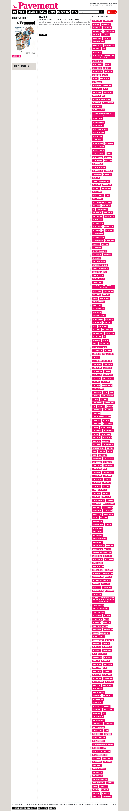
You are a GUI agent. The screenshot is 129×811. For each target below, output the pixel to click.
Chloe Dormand (97, 157)
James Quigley (97, 368)
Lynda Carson (106, 497)
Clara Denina (107, 174)
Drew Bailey (96, 230)
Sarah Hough (105, 661)
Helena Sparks (110, 333)
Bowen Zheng (96, 103)
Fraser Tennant (97, 282)
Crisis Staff (96, 185)
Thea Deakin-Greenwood (100, 755)
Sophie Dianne (97, 710)
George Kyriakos (104, 298)
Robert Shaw (96, 647)
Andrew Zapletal (98, 64)
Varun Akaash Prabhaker (100, 779)
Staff (104, 713)
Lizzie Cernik (106, 483)
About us (52, 12)
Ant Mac (95, 78)
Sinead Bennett (107, 696)
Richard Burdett (98, 640)
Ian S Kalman (96, 340)
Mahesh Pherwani (108, 507)
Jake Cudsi (96, 357)
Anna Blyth (107, 68)
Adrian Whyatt (97, 28)
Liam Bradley (96, 472)
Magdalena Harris (108, 504)
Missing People (97, 549)
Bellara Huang (97, 92)
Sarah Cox (96, 661)
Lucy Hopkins (102, 490)
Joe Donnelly (101, 406)
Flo (105, 272)
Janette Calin (97, 375)
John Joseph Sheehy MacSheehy (102, 417)
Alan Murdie (107, 28)
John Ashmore (97, 410)
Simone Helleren (107, 685)
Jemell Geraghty (107, 385)
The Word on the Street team (101, 751)
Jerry (105, 392)
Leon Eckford (97, 469)
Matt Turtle (103, 518)
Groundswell (107, 323)
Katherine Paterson (98, 448)
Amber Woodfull (109, 45)
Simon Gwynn (96, 685)
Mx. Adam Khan (97, 556)
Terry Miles (108, 734)
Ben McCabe (96, 96)
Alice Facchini (97, 38)
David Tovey (96, 206)
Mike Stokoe (109, 545)
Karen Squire (97, 438)
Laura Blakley (108, 462)
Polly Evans (107, 616)
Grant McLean (109, 319)
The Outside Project (99, 737)
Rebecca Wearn (108, 629)
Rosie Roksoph (107, 650)
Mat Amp (95, 518)
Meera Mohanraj (98, 528)
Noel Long (108, 577)
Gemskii (95, 298)
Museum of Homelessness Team (102, 552)
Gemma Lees (106, 295)
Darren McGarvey (98, 195)
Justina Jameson (105, 434)
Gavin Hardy (96, 295)
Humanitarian (97, 336)
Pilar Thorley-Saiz (98, 612)
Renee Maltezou (104, 633)
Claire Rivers (97, 174)
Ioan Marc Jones (104, 343)
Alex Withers (105, 35)
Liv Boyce (107, 479)
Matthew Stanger (98, 525)
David (107, 195)
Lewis (104, 469)
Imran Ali (105, 340)
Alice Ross (107, 38)
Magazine (22, 12)
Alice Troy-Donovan (98, 42)
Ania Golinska (97, 68)
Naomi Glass (107, 556)
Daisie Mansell (106, 185)
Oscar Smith (96, 587)
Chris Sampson (97, 160)
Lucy (94, 490)
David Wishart (106, 206)
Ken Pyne (110, 451)
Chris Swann (108, 160)
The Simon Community (99, 748)
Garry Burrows (108, 291)
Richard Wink (109, 640)
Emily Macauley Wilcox (99, 251)
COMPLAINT (52, 808)
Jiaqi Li (111, 392)
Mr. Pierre (107, 549)
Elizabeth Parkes (98, 241)
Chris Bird (108, 157)
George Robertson (98, 302)
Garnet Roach (97, 291)
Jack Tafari (108, 350)
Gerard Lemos (97, 305)
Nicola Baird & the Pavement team (103, 573)
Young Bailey (106, 793)
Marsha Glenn (97, 514)
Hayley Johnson (102, 326)
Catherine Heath (97, 139)
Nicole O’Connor (98, 577)
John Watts (105, 420)
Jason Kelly (96, 382)
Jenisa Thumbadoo (98, 389)
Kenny (94, 455)
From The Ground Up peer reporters (103, 287)
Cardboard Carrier (99, 122)
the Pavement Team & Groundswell (103, 744)
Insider (95, 343)
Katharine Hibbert (108, 444)
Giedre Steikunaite (98, 309)
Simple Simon (97, 696)
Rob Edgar (106, 643)
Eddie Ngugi (109, 230)
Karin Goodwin (107, 438)
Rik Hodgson (96, 643)
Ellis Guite (105, 244)
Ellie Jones (96, 244)
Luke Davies (106, 493)
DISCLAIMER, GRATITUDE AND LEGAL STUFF (24, 808)
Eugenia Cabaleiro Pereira (100, 268)
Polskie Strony (97, 619)
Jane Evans (107, 371)
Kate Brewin (105, 441)
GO (101, 12)
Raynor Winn (106, 622)
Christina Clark (97, 164)
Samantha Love (97, 657)
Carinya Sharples (98, 126)
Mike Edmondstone (98, 545)
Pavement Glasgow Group (100, 609)
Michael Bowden (97, 532)
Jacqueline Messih (108, 354)
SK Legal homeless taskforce (101, 706)
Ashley (105, 89)
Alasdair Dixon (97, 31)
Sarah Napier (97, 668)
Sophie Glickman (108, 710)
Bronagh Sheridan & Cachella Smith (103, 114)
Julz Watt (95, 434)
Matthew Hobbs (97, 521)
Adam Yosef (96, 24)
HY (104, 336)
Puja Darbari (97, 622)
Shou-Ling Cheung (98, 682)
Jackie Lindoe (97, 354)
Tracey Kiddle (97, 762)
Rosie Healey (96, 650)
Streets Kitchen (97, 730)
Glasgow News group (99, 316)
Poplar (106, 619)
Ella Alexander (109, 241)
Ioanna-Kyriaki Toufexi (99, 347)
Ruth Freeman (102, 654)
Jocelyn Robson (109, 403)
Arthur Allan (97, 89)
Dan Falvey (96, 188)
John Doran (96, 413)
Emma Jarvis (96, 258)
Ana (104, 49)
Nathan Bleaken (97, 563)
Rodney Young (107, 647)
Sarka (105, 668)
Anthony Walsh (104, 78)
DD (94, 209)
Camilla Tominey (97, 119)
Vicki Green (110, 783)
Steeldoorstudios (98, 717)
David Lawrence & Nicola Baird (102, 202)
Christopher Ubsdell (99, 167)
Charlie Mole (109, 143)
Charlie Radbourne (98, 146)
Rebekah (95, 633)
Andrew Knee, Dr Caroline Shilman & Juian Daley (103, 56)
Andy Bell (108, 64)
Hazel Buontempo (107, 330)
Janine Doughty (107, 375)
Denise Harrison (97, 216)
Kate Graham (96, 444)
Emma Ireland (107, 254)
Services (43, 12)
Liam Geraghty (97, 476)
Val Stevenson (97, 765)
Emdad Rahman (97, 248)
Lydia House (96, 497)
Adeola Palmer (106, 24)
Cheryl (109, 153)
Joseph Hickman (107, 424)
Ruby (94, 654)
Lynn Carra (110, 500)
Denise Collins (108, 213)
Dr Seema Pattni (108, 227)
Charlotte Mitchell (99, 153)
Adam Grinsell (108, 21)
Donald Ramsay (97, 227)
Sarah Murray (97, 664)
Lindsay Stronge (97, 479)
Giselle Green (97, 312)
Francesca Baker (98, 275)
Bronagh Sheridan (98, 110)
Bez (103, 96)
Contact (75, 12)
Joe (94, 406)
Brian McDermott (108, 103)
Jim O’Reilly (96, 396)
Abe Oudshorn (97, 21)
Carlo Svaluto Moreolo (100, 129)
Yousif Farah (96, 797)
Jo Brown (95, 399)
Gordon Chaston (98, 319)
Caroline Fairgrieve (99, 133)
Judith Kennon (97, 431)
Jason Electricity (108, 378)
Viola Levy (96, 790)
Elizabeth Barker (98, 234)
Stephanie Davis (97, 724)
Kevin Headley (103, 455)
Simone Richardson (98, 692)
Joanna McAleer (97, 403)
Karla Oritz (96, 441)
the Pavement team (98, 741)
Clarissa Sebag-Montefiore (101, 181)
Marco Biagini (108, 511)
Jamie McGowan (97, 371)
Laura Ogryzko (97, 465)
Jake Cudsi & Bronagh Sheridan (102, 361)
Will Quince (96, 793)
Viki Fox (95, 786)
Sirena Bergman (97, 703)
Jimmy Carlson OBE (107, 396)
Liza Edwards (97, 483)
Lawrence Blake (108, 465)
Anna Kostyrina (97, 71)
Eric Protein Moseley (99, 261)
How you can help (63, 12)
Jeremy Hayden (97, 392)
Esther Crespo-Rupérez (100, 265)
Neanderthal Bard (98, 566)
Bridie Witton (97, 106)
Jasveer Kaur (105, 382)
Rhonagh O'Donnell (98, 636)
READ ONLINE (16, 56)
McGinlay (108, 525)
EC (103, 230)
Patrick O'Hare (109, 591)
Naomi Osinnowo (97, 559)
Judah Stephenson (106, 427)
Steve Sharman (109, 724)
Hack (94, 326)
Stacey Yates (96, 713)
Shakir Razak (97, 675)
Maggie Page (96, 507)
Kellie (94, 451)
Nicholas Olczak (98, 570)
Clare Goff (96, 178)
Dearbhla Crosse (102, 209)
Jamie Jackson (108, 368)
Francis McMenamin (99, 279)
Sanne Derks (107, 657)
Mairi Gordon (97, 511)
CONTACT (40, 808)
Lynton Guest (97, 504)
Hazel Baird (96, 330)
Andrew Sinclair (98, 61)
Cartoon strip (33, 12)
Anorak (105, 75)
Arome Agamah (97, 82)
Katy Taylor (110, 448)
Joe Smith (110, 406)
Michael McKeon (97, 535)
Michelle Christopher (99, 539)
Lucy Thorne (96, 493)
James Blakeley (97, 364)
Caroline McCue (97, 136)
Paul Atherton (97, 594)
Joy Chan (95, 427)
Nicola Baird (109, 570)
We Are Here (104, 790)
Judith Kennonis (108, 431)
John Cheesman (108, 410)
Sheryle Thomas (108, 678)
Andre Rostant (97, 52)
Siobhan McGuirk (98, 699)
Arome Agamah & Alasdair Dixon (102, 85)
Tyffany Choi (107, 762)
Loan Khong (105, 486)
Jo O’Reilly (104, 399)
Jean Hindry (96, 385)
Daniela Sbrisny (106, 188)
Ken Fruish (102, 451)
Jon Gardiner (97, 424)
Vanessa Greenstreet (99, 769)
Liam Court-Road (108, 472)
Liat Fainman (107, 476)
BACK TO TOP (43, 35)
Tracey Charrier (107, 758)
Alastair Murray (109, 31)
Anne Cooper (96, 75)
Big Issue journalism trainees (101, 99)
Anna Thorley (108, 71)
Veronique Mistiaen (98, 783)
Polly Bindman (97, 616)
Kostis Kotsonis (108, 458)
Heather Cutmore (98, 333)
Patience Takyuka (98, 591)
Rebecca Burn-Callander (100, 626)
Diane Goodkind (109, 216)
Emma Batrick (97, 254)
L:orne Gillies (97, 462)
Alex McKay (96, 35)
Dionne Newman (97, 220)
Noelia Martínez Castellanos (101, 580)
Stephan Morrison (98, 720)
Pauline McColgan (98, 605)
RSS (46, 808)
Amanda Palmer (97, 45)
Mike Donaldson (97, 542)
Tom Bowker (96, 758)
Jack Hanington (97, 350)
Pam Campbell (107, 587)
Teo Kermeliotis (97, 734)
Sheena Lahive (97, 678)
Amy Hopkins (96, 49)
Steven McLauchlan (98, 727)
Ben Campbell (108, 92)
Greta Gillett (97, 323)
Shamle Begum (107, 675)
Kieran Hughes (97, 458)
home (15, 12)
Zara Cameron (107, 797)
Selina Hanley (107, 671)
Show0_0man (109, 682)
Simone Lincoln (97, 689)
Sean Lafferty (97, 671)
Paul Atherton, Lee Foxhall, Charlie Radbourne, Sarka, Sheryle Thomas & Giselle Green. (103, 600)
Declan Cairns (97, 213)
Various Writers (98, 776)
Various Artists (97, 772)
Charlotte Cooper (98, 150)
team (106, 730)
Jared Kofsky (96, 378)
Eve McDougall (97, 272)
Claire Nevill (108, 171)
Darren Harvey (97, 192)
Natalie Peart (109, 559)
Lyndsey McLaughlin (99, 500)
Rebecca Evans (97, 629)
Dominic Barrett (98, 223)
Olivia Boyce (105, 584)
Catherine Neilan (98, 143)
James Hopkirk (108, 364)
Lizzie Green (96, 486)
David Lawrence (97, 199)
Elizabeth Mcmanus (98, 237)
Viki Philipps (103, 786)
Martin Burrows (108, 514)
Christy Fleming (97, 171)
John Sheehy (96, 420)
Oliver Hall (96, 584)
